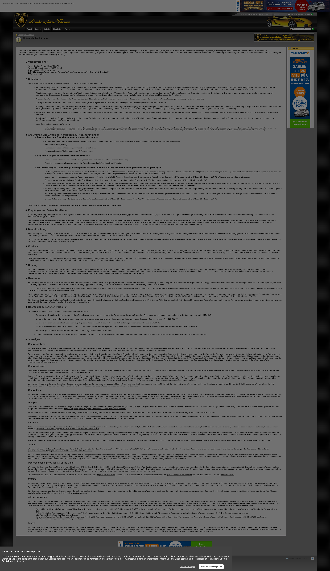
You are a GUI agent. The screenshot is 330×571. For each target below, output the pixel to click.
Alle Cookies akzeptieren (211, 567)
